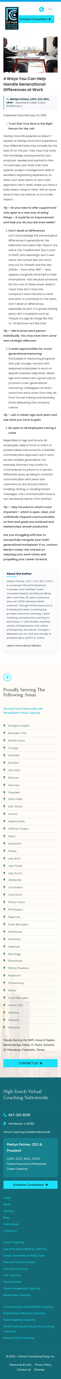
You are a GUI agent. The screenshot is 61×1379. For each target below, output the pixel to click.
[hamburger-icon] (50, 9)
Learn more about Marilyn (24, 646)
